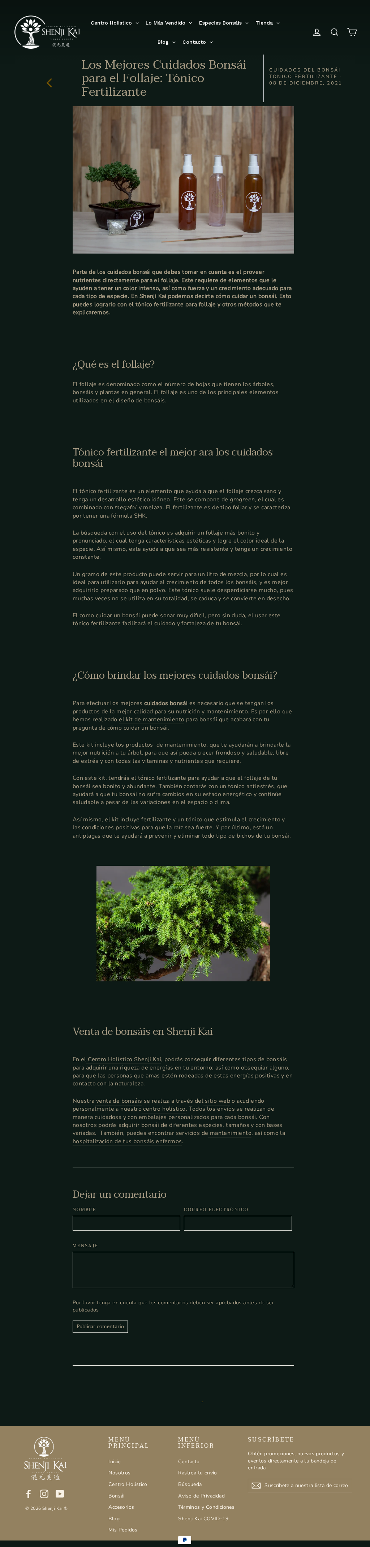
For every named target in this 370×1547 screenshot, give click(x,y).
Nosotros (119, 1472)
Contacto (188, 1461)
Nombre (84, 1209)
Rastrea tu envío (197, 1472)
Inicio (114, 1461)
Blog (114, 1518)
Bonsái (116, 1495)
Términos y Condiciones (206, 1507)
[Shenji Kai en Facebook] (28, 1494)
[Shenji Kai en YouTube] (60, 1494)
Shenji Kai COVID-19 (203, 1518)
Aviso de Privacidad (201, 1495)
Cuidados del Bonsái (304, 70)
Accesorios (121, 1507)
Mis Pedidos (122, 1529)
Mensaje (85, 1246)
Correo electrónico (216, 1209)
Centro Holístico (127, 1484)
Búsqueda (190, 1484)
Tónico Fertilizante (303, 76)
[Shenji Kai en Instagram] (44, 1494)
